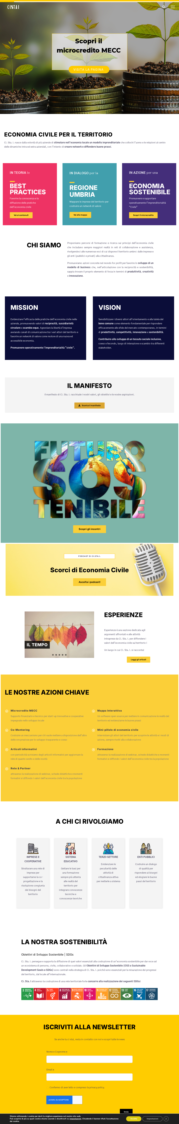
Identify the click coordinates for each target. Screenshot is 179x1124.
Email (50, 1070)
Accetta (133, 1118)
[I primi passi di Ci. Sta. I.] (59, 629)
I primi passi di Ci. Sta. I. (54, 636)
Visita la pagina (89, 69)
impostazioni (75, 1119)
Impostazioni (152, 1118)
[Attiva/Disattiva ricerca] (163, 6)
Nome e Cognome (56, 1052)
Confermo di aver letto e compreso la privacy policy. (77, 1087)
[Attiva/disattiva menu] (173, 7)
